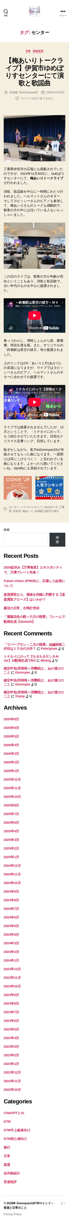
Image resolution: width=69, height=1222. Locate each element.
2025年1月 (11, 857)
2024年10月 (12, 883)
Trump (20, 696)
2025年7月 (11, 814)
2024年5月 (11, 926)
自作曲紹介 (12, 1173)
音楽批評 (38, 50)
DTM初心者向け (15, 1139)
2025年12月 (12, 779)
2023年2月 (11, 1055)
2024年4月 (11, 934)
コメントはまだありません (37, 98)
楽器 (7, 1164)
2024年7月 (11, 909)
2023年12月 (12, 969)
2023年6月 (11, 1021)
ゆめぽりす (51, 507)
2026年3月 (11, 753)
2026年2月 (11, 762)
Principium (49, 648)
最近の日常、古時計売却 (21, 608)
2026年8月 (11, 719)
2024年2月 (11, 952)
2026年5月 (11, 736)
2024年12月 (12, 865)
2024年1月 (11, 960)
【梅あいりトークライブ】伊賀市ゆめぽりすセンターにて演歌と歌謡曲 (34, 72)
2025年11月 (12, 788)
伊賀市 (17, 511)
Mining (46, 660)
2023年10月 (12, 986)
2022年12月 (12, 1072)
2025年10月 (12, 797)
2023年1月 (11, 1064)
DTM (7, 1121)
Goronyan (22, 672)
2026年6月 (11, 728)
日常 (28, 50)
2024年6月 (11, 917)
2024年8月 (11, 900)
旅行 (7, 1147)
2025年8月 (11, 805)
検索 (6, 529)
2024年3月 (11, 943)
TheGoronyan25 (28, 92)
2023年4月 (11, 1038)
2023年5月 (11, 1029)
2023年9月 (11, 995)
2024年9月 (11, 891)
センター (14, 507)
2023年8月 (11, 1003)
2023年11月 (12, 977)
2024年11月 (12, 874)
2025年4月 (11, 831)
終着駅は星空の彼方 (47, 511)
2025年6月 (11, 822)
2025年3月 (11, 840)
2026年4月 (11, 745)
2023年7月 (11, 1012)
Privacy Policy (13, 1214)
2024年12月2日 (55, 92)
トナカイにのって (32, 507)
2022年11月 (12, 1081)
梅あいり (27, 511)
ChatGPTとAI (14, 1113)
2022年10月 (12, 1089)
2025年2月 (11, 848)
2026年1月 (11, 771)
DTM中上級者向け (17, 1130)
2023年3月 (11, 1046)
